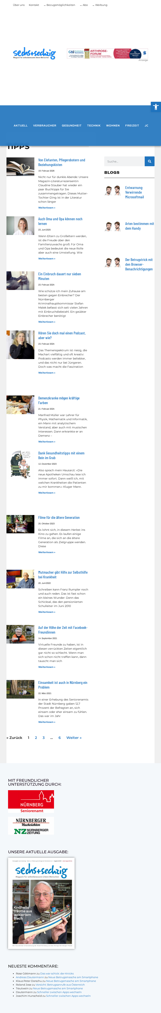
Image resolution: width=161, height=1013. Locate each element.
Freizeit (132, 125)
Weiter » (74, 738)
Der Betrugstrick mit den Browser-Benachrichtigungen (139, 264)
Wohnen (113, 125)
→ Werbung (99, 4)
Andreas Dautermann (30, 977)
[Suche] (150, 161)
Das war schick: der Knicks (57, 973)
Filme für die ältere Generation (59, 517)
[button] (156, 107)
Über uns (19, 4)
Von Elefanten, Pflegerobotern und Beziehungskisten (61, 162)
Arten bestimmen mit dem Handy (139, 225)
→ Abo (84, 4)
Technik (94, 125)
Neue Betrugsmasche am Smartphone (73, 977)
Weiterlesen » (46, 207)
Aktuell (21, 125)
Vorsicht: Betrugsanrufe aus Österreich (60, 984)
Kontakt (34, 4)
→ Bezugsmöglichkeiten (59, 4)
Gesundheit (72, 125)
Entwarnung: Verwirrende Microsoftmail (134, 192)
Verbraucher (44, 125)
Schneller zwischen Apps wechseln (59, 992)
